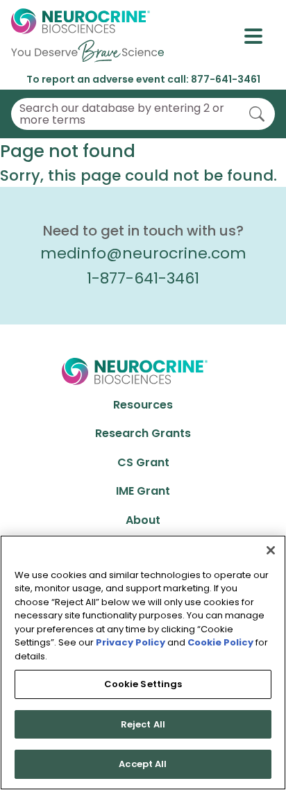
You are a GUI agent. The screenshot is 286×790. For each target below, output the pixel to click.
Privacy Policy (130, 642)
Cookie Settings (143, 684)
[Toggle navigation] (259, 36)
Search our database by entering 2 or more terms (121, 114)
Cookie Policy (220, 642)
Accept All (143, 764)
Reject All (143, 724)
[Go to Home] (87, 36)
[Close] (270, 550)
